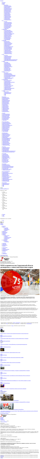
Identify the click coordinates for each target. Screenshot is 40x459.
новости (1, 223)
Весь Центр (4, 96)
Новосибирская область (8, 66)
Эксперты (4, 234)
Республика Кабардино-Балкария (9, 75)
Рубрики (1, 224)
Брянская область (7, 7)
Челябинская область (5, 148)
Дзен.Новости (18, 322)
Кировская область (7, 42)
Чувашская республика (8, 53)
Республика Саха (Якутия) (8, 85)
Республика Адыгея (5, 116)
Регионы (1, 0)
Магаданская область (7, 83)
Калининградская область (8, 31)
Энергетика (6, 228)
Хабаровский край (7, 87)
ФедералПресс (29, 323)
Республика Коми (7, 38)
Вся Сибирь (6, 62)
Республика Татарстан (8, 49)
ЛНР (5, 94)
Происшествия (4, 232)
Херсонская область (7, 93)
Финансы (5, 230)
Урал (3, 54)
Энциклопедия (6, 235)
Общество (4, 231)
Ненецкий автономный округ (9, 33)
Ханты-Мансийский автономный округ (11, 59)
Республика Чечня (5, 168)
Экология (4, 233)
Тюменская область (7, 58)
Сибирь (3, 61)
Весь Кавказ (6, 72)
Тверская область (5, 109)
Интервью (6, 239)
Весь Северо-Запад (7, 30)
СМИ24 (1, 457)
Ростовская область (7, 26)
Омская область (7, 67)
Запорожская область (7, 92)
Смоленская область (7, 16)
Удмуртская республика (8, 51)
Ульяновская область (7, 52)
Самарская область (7, 50)
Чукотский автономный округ (9, 88)
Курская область (7, 12)
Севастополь (6, 28)
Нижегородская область (8, 43)
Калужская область (7, 11)
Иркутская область (5, 155)
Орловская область (7, 14)
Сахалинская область (7, 86)
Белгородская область (8, 6)
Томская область (7, 70)
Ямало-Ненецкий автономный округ (10, 60)
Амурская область (7, 81)
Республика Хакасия (5, 161)
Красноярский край (7, 65)
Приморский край (7, 84)
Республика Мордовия (8, 48)
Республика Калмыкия (8, 25)
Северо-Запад (4, 29)
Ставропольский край (8, 78)
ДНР (5, 95)
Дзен (7, 323)
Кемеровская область (7, 64)
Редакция (2, 419)
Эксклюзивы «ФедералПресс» (19, 409)
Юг (2, 20)
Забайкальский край (5, 180)
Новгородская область (8, 36)
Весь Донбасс (6, 91)
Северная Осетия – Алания (8, 77)
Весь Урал (6, 55)
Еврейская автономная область (9, 82)
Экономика (6, 227)
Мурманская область (7, 35)
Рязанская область (7, 15)
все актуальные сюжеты (4, 413)
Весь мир (3, 2)
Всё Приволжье (7, 41)
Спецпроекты (6, 241)
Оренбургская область (6, 135)
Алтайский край (7, 63)
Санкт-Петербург (7, 39)
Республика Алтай (7, 68)
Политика (4, 226)
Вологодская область (7, 32)
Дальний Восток (5, 79)
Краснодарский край (7, 24)
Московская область (7, 5)
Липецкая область (7, 13)
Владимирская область (8, 8)
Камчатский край (5, 174)
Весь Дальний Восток (8, 80)
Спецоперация (16, 400)
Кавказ (3, 71)
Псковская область (7, 37)
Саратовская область (5, 142)
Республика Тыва (7, 69)
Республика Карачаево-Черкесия (7, 167)
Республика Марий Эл (8, 47)
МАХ (14, 322)
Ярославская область (7, 19)
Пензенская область (7, 44)
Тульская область (7, 18)
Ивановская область (7, 10)
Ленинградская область (8, 34)
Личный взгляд (6, 238)
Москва (3, 3)
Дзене (12, 325)
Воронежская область (7, 9)
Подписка (6, 240)
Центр (3, 4)
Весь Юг (5, 21)
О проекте (2, 417)
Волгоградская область (8, 23)
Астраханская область (8, 22)
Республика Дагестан (7, 73)
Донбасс (3, 90)
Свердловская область (8, 56)
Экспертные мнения (7, 237)
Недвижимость (6, 229)
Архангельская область (6, 122)
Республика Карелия (5, 129)
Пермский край (6, 45)
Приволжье (4, 40)
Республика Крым (7, 27)
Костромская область (5, 103)
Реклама (3, 214)
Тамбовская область (7, 17)
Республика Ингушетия (8, 74)
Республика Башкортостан (8, 46)
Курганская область (7, 57)
